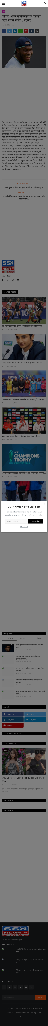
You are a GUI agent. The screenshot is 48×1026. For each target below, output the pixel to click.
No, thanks (24, 527)
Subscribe (36, 521)
